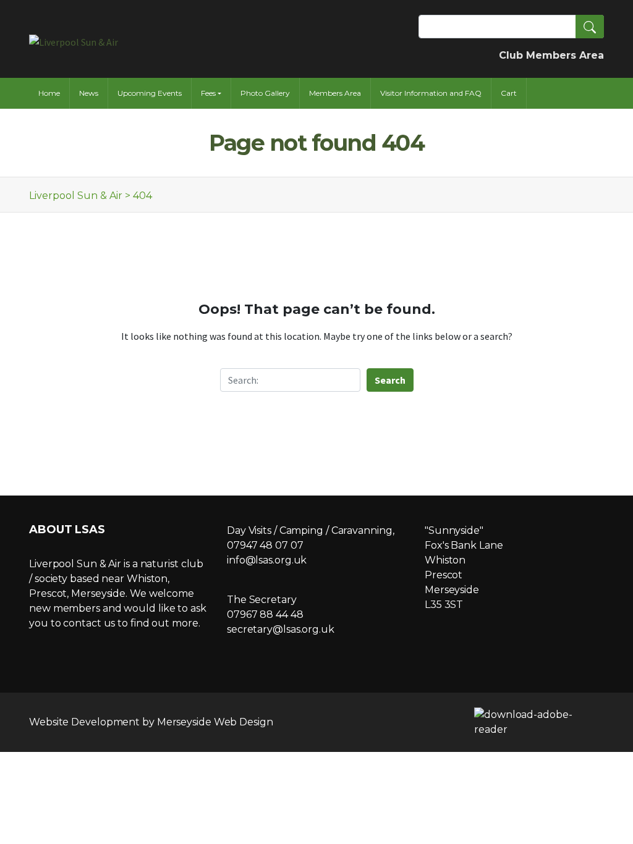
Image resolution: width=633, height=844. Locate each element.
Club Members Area (551, 55)
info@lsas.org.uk (267, 560)
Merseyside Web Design (215, 722)
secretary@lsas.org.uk (280, 629)
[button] (590, 26)
